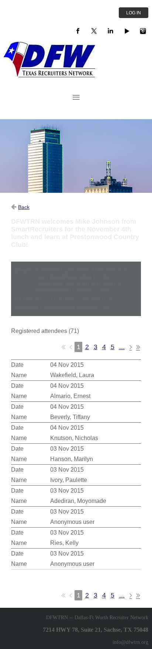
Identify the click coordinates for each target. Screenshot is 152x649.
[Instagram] (142, 30)
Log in (133, 12)
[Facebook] (77, 30)
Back (24, 207)
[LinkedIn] (110, 30)
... (122, 347)
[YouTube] (126, 30)
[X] (94, 30)
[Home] (50, 75)
